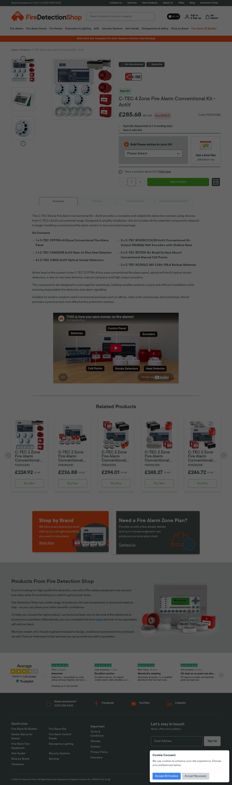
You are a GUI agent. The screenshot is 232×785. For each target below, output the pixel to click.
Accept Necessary (196, 776)
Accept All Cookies (166, 776)
